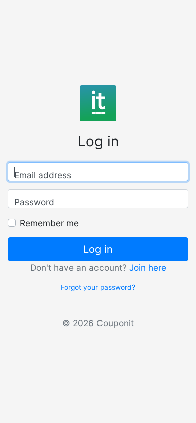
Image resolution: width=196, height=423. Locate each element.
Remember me (49, 223)
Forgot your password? (98, 287)
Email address (42, 175)
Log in (98, 249)
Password (34, 202)
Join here (147, 267)
